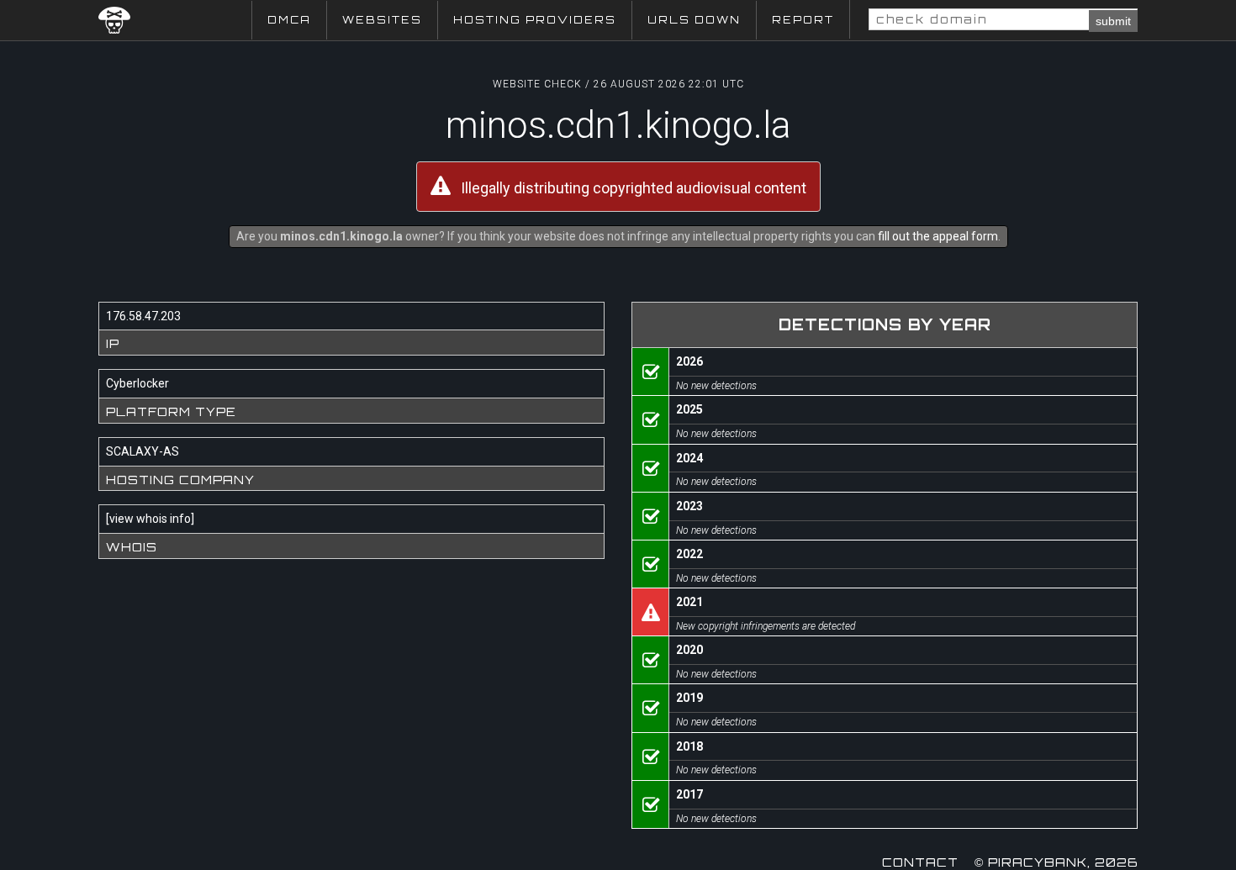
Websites (382, 19)
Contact (920, 862)
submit (1113, 21)
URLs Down (694, 19)
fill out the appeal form (938, 236)
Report (803, 19)
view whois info (150, 518)
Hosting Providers (534, 19)
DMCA (289, 19)
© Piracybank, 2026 (1056, 862)
